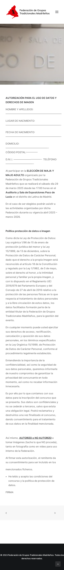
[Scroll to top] (58, 563)
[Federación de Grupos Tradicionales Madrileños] (29, 12)
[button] (57, 12)
